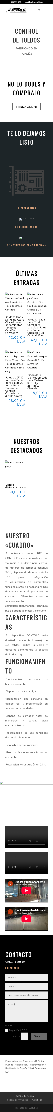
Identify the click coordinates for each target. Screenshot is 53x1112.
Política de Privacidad (17, 1099)
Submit (39, 1036)
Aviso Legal (37, 1099)
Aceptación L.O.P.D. (18, 1030)
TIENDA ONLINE (26, 107)
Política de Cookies (25, 1096)
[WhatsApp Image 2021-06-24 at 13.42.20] (26, 783)
